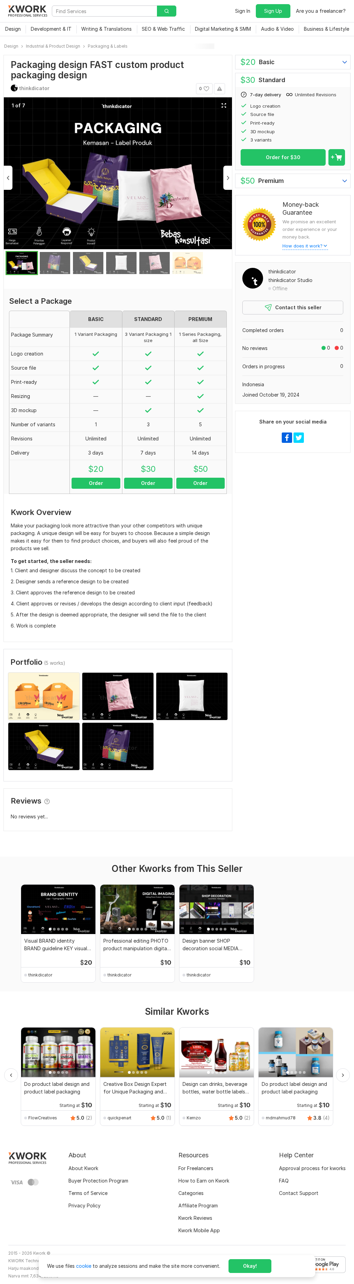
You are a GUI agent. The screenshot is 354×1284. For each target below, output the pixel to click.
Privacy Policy (84, 1205)
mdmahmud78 (281, 1117)
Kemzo (194, 1117)
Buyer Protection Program (98, 1181)
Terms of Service (88, 1193)
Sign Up (273, 11)
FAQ (284, 1181)
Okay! (250, 1266)
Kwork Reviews (195, 1218)
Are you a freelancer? (321, 11)
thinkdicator (282, 271)
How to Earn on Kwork (203, 1181)
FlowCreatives (42, 1117)
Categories (191, 1193)
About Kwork (83, 1168)
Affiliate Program (198, 1205)
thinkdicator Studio (290, 280)
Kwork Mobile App (199, 1230)
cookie (83, 1266)
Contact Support (298, 1193)
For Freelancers (195, 1168)
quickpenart (119, 1117)
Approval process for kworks (312, 1168)
